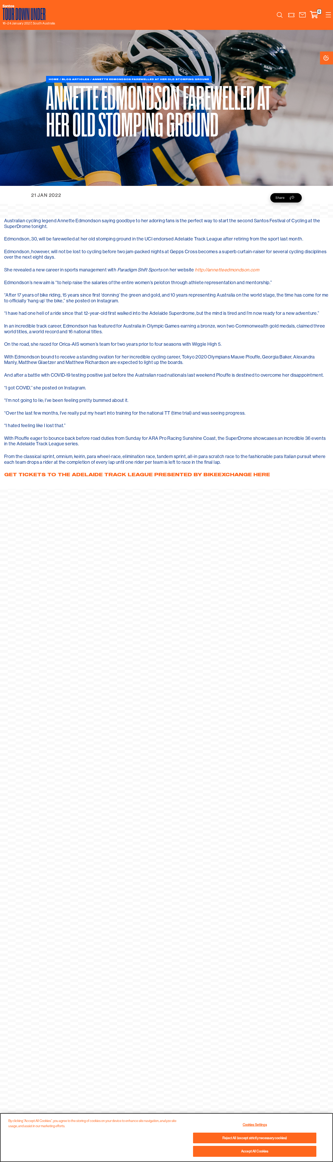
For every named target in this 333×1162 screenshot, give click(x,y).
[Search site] (280, 15)
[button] (302, 15)
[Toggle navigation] (328, 15)
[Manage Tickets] (291, 15)
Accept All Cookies (254, 1151)
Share (280, 198)
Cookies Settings (331, 57)
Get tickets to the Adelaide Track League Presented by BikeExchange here (137, 475)
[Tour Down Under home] (28, 12)
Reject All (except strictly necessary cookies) (254, 1138)
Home (54, 79)
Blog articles (75, 79)
